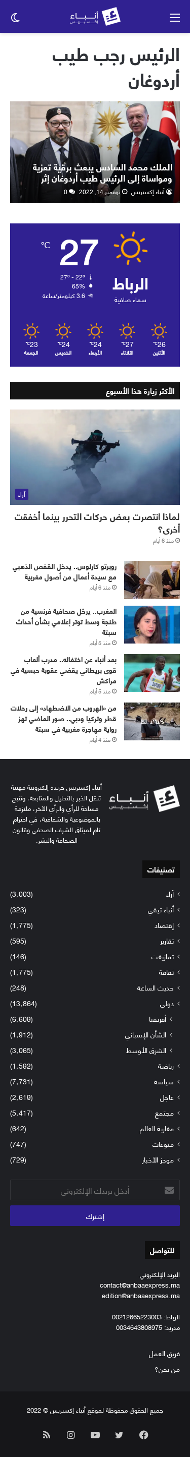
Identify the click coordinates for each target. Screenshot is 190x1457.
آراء (170, 893)
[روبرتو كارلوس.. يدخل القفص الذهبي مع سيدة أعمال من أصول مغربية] (152, 580)
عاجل (167, 1096)
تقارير (167, 940)
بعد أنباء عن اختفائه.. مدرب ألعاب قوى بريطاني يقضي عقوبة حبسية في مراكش (64, 669)
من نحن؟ (167, 1368)
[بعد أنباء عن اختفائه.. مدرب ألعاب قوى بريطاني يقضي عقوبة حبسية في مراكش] (152, 673)
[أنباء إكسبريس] (95, 16)
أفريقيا (157, 1018)
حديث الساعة (155, 987)
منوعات (163, 1143)
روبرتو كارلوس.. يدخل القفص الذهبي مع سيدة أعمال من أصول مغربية (65, 570)
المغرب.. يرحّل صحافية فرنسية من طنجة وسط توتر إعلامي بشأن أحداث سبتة (66, 621)
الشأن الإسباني (145, 1034)
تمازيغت (162, 956)
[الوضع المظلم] (15, 20)
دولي (167, 1003)
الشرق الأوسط (146, 1049)
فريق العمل (164, 1353)
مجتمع (164, 1112)
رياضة (166, 1065)
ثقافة (166, 971)
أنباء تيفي (161, 909)
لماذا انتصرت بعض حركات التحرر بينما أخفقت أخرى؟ (97, 522)
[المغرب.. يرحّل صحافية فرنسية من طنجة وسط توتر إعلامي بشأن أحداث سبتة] (152, 625)
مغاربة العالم (157, 1128)
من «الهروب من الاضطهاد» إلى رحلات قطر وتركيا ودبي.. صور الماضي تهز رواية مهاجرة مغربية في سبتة (64, 718)
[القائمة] (175, 20)
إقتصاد (164, 924)
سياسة (164, 1081)
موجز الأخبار (158, 1159)
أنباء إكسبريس (148, 191)
